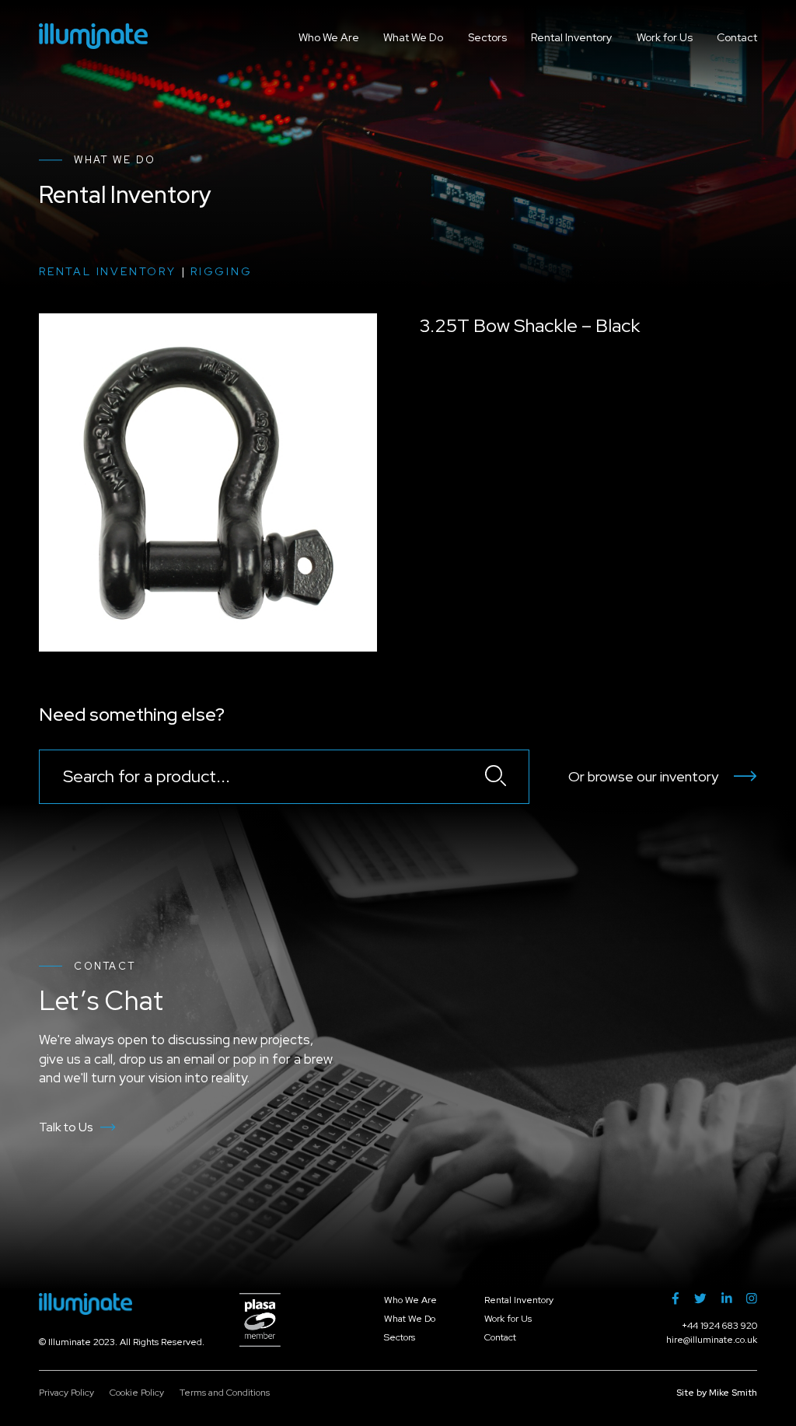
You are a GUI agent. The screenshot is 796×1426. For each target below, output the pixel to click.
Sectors (487, 37)
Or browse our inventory (643, 776)
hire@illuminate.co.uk (711, 1339)
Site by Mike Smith (716, 1392)
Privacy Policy (66, 1392)
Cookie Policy (137, 1392)
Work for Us (665, 37)
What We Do (413, 37)
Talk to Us (66, 1127)
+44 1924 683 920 (719, 1325)
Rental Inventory (571, 37)
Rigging (221, 271)
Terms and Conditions (225, 1392)
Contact (737, 37)
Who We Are (328, 37)
